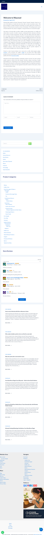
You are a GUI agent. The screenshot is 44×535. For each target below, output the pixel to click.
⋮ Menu (3, 1)
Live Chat (10, 526)
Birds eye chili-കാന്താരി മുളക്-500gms (15, 277)
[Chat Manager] (2, 532)
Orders (1, 461)
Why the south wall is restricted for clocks (14, 356)
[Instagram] (28, 485)
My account (2, 457)
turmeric (5, 52)
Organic (26, 470)
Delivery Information (4, 479)
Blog (1, 473)
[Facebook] (24, 485)
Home (10, 523)
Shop (8, 270)
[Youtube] (34, 485)
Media (4, 159)
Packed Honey (28, 472)
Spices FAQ (2, 474)
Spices (26, 473)
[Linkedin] (30, 485)
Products (5, 165)
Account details (4, 458)
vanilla (23, 52)
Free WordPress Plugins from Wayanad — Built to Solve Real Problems (21, 380)
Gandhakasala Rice (11, 263)
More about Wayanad (7, 161)
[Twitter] (26, 485)
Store (1, 467)
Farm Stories (5, 157)
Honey (26, 467)
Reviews (1, 476)
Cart (1, 466)
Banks (4, 153)
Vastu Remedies (6, 169)
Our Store (25, 457)
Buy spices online (15, 55)
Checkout (2, 464)
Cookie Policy (3, 477)
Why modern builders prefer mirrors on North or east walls (18, 334)
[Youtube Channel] (36, 485)
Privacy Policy (3, 483)
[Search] (30, 143)
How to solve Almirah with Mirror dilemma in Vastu (16, 311)
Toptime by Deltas (28, 475)
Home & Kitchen (28, 466)
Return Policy (3, 482)
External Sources (6, 155)
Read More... (8, 322)
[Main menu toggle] (41, 6)
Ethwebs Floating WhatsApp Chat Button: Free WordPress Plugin (20, 428)
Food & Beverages (28, 461)
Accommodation (6, 151)
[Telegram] (32, 485)
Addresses (2, 460)
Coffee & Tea (27, 460)
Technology (5, 167)
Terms (1, 480)
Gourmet (26, 463)
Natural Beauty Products (30, 469)
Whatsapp (10, 528)
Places (4, 163)
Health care (27, 464)
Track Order (2, 463)
